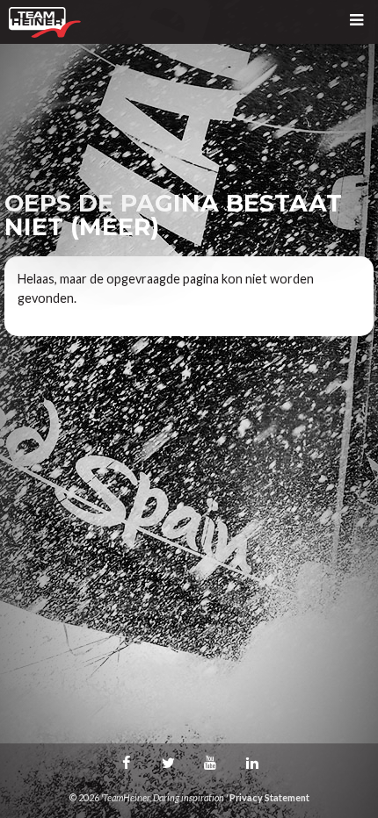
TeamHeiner (45, 22)
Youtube (210, 762)
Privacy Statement (269, 797)
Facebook (125, 762)
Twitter (167, 762)
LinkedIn (252, 762)
